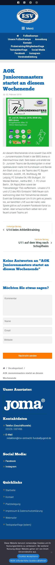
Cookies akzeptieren (28, 556)
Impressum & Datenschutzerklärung (24, 510)
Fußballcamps (30, 35)
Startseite (10, 490)
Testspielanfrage (18, 49)
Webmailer (11, 517)
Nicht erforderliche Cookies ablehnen (28, 560)
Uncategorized (15, 368)
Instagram (34, 53)
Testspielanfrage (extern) (18, 524)
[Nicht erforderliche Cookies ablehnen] (51, 552)
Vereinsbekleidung (27, 56)
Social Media (38, 49)
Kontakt (27, 42)
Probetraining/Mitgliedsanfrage (27, 46)
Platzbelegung (13, 504)
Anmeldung (41, 39)
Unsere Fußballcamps (19, 39)
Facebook (20, 53)
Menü (29, 28)
